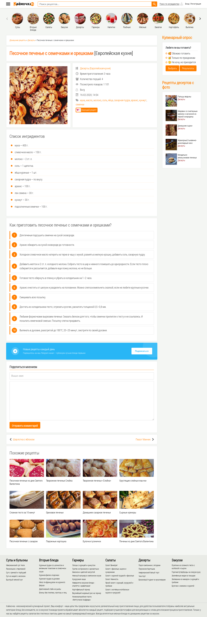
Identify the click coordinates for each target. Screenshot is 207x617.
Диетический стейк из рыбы (50, 589)
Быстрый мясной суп (14, 579)
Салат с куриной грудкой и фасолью (119, 575)
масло (89, 100)
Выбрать (172, 68)
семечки (80, 104)
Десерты (31, 40)
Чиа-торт (142, 576)
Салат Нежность (111, 579)
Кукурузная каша (79, 579)
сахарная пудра (122, 100)
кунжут (143, 100)
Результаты (188, 68)
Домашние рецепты (18, 40)
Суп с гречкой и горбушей (16, 572)
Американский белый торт (149, 572)
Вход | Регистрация (193, 3)
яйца (110, 100)
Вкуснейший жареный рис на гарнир (86, 593)
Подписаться (142, 351)
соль (104, 100)
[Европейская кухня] (71, 53)
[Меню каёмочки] (8, 4)
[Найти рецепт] (154, 4)
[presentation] (7, 18)
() (95, 68)
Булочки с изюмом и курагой (183, 585)
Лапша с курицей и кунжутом (83, 565)
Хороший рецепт (88, 109)
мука (82, 100)
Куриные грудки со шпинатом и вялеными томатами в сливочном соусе (52, 568)
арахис (134, 100)
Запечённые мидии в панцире (183, 575)
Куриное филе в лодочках (49, 575)
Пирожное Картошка (147, 568)
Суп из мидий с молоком (15, 576)
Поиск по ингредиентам (169, 4)
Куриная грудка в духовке (49, 578)
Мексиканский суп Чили (15, 565)
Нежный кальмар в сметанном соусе (86, 575)
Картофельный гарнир (81, 589)
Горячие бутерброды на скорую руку (186, 572)
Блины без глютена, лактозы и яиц (53, 592)
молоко (97, 100)
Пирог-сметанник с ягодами (149, 565)
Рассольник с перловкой (15, 568)
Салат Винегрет (111, 565)
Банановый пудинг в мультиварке (152, 579)
